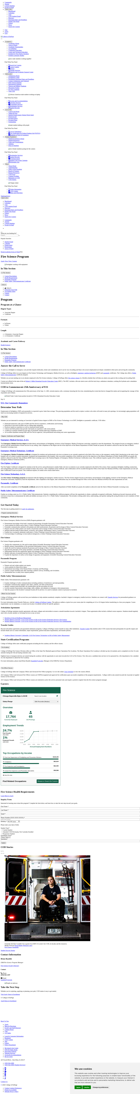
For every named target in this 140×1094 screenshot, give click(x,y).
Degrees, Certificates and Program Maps (13, 436)
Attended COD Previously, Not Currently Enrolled (18, 832)
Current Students (10, 6)
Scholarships (12, 122)
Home (2, 252)
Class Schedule (68, 671)
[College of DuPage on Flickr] (5, 1075)
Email (3, 814)
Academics (8, 41)
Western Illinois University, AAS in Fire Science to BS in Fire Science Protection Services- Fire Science (36, 619)
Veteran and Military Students (17, 86)
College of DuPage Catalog (43, 602)
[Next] (3, 853)
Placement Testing (13, 88)
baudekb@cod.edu (37, 661)
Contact (7, 295)
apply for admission (28, 509)
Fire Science (8, 947)
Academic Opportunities (15, 47)
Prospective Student (9, 834)
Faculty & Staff (9, 7)
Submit (3, 843)
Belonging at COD (14, 178)
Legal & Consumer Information (14, 1036)
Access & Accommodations (13, 1055)
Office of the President (15, 169)
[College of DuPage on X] (5, 1070)
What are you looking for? (9, 233)
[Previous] (1, 853)
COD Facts (11, 174)
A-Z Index (8, 1033)
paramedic (106, 373)
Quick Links (8, 9)
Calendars (11, 13)
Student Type (5, 828)
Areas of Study (12, 45)
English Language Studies (16, 55)
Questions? (4, 839)
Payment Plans (12, 120)
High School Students (15, 83)
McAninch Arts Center (11, 1048)
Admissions (8, 74)
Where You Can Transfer (8, 593)
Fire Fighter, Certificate (10, 463)
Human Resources (13, 173)
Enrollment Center (13, 77)
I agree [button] (78, 1087)
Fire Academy (5, 647)
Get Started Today (10, 291)
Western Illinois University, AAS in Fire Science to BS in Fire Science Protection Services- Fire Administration (38, 621)
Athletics (11, 144)
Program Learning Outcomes (9, 513)
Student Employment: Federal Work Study (21, 115)
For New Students (13, 89)
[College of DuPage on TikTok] (5, 1078)
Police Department (10, 1045)
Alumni (7, 4)
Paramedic (15, 947)
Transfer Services (113, 597)
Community (8, 2)
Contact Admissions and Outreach (18, 81)
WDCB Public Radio (11, 1050)
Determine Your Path (11, 290)
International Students (14, 84)
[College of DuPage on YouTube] (5, 1071)
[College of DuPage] (7, 36)
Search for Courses (14, 26)
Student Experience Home (16, 139)
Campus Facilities (13, 176)
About (7, 164)
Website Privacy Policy (11, 1091)
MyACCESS (9, 1056)
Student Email (9, 242)
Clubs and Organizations (15, 142)
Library (10, 23)
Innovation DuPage (10, 1051)
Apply (6, 1024)
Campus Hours (9, 1029)
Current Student (7, 830)
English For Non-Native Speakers (18, 54)
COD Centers (9, 1040)
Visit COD (11, 91)
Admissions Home (14, 76)
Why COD (4, 417)
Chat (9, 14)
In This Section (6, 272)
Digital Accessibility (11, 1090)
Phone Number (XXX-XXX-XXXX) (13, 817)
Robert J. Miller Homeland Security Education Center (42, 381)
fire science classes (74, 378)
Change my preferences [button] (100, 1087)
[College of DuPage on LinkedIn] (5, 1073)
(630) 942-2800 (9, 1063)
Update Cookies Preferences (13, 1088)
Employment (8, 245)
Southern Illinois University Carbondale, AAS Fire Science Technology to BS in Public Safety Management (37, 635)
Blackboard (11, 11)
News (10, 25)
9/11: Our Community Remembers (14, 403)
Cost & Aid (8, 109)
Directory (11, 18)
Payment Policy (13, 118)
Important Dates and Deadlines (17, 20)
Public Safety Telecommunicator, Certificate (18, 491)
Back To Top (5, 1021)
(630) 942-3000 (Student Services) (15, 1065)
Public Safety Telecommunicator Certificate (18, 281)
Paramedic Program (10, 279)
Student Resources (14, 140)
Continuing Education (15, 50)
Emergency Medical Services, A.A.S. (15, 440)
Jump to (4, 284)
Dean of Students (13, 145)
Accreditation (12, 48)
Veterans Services (10, 1053)
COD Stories (12, 179)
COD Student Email (14, 16)
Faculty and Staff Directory (13, 1028)
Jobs (6, 1041)
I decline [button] (86, 1087)
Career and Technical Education (18, 52)
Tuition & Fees (12, 113)
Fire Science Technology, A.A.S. (13, 474)
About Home (12, 166)
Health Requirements (11, 278)
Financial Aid (12, 117)
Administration (12, 167)
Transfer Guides (85, 629)
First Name (5, 806)
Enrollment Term (6, 835)
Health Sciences (5, 345)
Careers (7, 293)
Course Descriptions (11, 276)
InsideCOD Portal (13, 21)
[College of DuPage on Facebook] (5, 1068)
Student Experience (10, 137)
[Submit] (19, 235)
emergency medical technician (87, 373)
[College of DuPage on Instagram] (5, 1077)
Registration (8, 247)
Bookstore (8, 1038)
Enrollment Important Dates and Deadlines (21, 79)
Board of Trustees (13, 171)
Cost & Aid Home (13, 111)
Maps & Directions (10, 1026)
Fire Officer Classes (7, 668)
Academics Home (13, 43)
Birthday (4, 821)
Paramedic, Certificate (9, 483)
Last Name (4, 810)
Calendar (7, 243)
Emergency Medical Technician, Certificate (17, 451)
